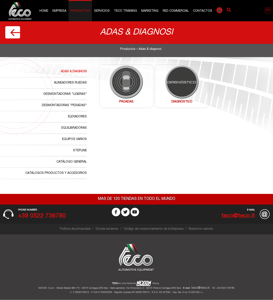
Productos (80, 11)
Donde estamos (107, 229)
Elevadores (77, 116)
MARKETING (149, 11)
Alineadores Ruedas (70, 82)
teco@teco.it (200, 288)
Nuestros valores (201, 229)
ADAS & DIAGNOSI (74, 71)
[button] (268, 10)
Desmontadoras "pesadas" (64, 105)
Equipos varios (74, 139)
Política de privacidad (75, 229)
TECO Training (125, 11)
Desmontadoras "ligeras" (65, 94)
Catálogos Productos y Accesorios (56, 173)
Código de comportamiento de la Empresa (153, 229)
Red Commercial (176, 11)
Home (43, 11)
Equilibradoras (74, 128)
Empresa (59, 11)
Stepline (80, 150)
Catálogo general (72, 161)
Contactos (202, 11)
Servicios (102, 11)
